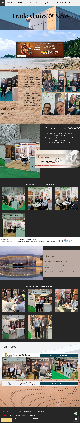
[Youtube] (5, 415)
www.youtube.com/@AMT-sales (29, 415)
